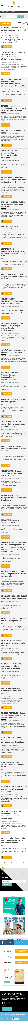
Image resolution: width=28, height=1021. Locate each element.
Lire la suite (7, 46)
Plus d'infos (14, 1016)
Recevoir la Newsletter (14, 939)
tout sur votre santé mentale (21, 951)
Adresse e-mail (6, 879)
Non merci (15, 1018)
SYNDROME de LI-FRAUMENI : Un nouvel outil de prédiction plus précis (13, 204)
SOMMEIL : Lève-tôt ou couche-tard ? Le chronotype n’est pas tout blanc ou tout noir (13, 840)
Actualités (8, 11)
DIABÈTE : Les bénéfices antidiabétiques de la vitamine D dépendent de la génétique (13, 108)
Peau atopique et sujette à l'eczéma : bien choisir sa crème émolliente (13, 448)
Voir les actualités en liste (24, 24)
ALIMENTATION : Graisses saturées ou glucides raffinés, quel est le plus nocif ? (12, 473)
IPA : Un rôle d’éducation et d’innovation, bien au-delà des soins (12, 691)
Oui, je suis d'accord (6, 1019)
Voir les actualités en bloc (27, 24)
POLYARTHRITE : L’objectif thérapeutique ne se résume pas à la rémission (13, 498)
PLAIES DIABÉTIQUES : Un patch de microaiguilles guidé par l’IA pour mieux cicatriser (13, 715)
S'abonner (7, 885)
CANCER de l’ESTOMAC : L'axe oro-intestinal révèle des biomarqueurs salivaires (13, 666)
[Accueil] (14, 3)
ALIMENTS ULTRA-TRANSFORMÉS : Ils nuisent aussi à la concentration (12, 301)
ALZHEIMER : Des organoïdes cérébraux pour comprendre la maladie (13, 643)
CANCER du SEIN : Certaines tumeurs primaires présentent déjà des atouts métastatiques (12, 740)
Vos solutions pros (21, 962)
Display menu (2, 5)
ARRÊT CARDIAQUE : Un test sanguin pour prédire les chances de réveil (14, 276)
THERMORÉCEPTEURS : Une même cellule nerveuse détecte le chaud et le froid (13, 424)
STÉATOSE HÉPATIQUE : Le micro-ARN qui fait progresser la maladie (13, 764)
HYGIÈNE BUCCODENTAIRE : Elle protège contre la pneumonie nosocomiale (14, 789)
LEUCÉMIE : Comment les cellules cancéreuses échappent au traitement (13, 30)
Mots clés (2, 16)
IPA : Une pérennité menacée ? (13, 131)
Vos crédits (21, 957)
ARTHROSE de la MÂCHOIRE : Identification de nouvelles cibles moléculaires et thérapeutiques (14, 180)
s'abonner (7, 1009)
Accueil (2, 11)
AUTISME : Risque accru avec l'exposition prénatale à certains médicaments (13, 574)
